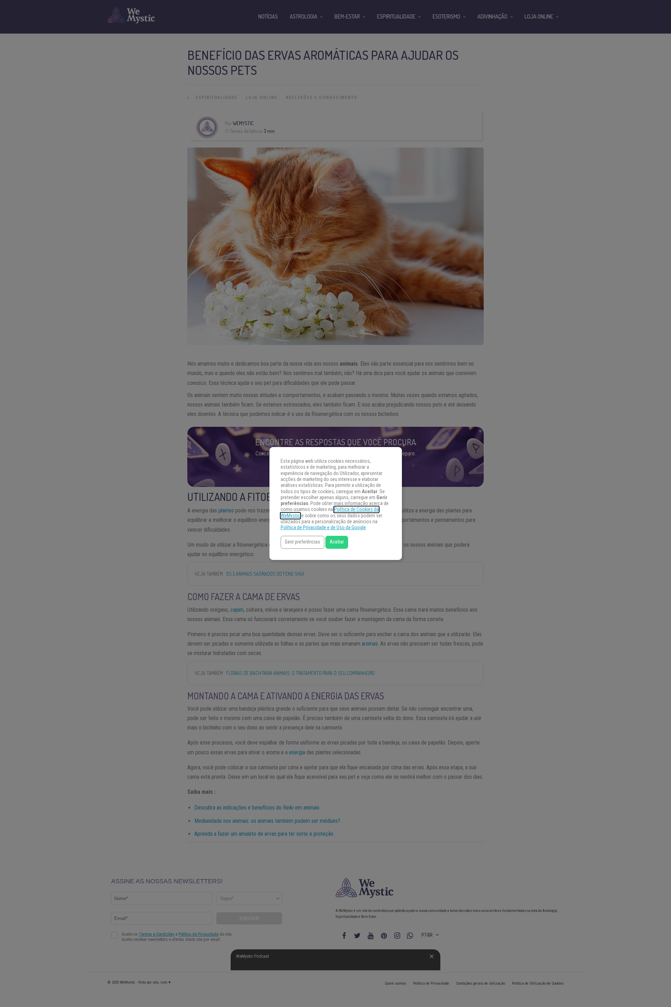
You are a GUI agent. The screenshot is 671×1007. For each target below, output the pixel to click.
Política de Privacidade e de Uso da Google (323, 528)
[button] (302, 542)
